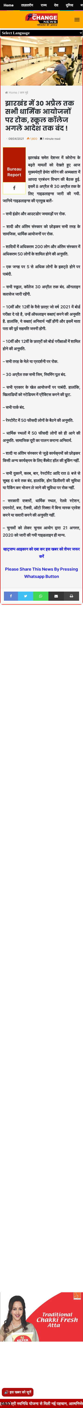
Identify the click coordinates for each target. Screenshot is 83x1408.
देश (56, 5)
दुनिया (69, 5)
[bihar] (41, 19)
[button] (79, 620)
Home (12, 92)
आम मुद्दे (24, 92)
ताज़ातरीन (27, 5)
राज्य (44, 5)
